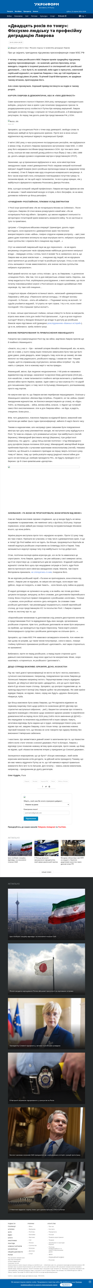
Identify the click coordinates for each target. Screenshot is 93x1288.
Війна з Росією (63, 781)
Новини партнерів (15, 1246)
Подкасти (11, 1223)
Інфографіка (12, 1240)
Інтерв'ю (11, 1229)
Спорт (52, 16)
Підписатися (31, 818)
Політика (32, 1232)
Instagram (51, 827)
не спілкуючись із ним (41, 572)
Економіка (18, 16)
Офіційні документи (15, 1252)
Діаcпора (32, 1251)
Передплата (53, 1232)
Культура (43, 16)
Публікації (11, 1226)
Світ (26, 16)
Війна (9, 16)
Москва (35, 781)
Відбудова (32, 1229)
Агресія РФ (44, 781)
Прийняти (66, 1285)
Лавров (26, 781)
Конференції (12, 1249)
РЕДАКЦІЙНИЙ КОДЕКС (56, 1257)
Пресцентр (27, 11)
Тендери (51, 1240)
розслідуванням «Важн (58, 323)
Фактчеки (32, 1237)
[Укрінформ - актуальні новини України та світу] (46, 4)
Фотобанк (18, 11)
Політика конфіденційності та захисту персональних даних (56, 1249)
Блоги (10, 1238)
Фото (10, 1232)
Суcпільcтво (33, 1245)
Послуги (10, 11)
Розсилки (52, 1260)
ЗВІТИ (51, 1254)
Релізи (10, 1255)
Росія (53, 781)
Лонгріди (11, 1243)
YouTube (62, 827)
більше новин (46, 872)
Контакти (52, 1229)
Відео (10, 1235)
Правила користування (56, 1237)
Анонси (35, 11)
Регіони (34, 16)
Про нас (51, 1226)
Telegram (42, 827)
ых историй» (75, 323)
